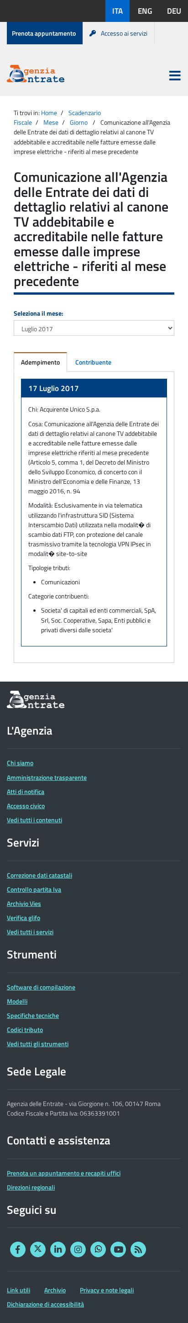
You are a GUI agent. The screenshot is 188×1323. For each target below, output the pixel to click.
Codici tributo (25, 1029)
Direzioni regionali (31, 1187)
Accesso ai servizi (124, 33)
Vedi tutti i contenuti (34, 820)
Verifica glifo (23, 917)
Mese (50, 122)
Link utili (18, 1290)
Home (49, 112)
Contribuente (93, 362)
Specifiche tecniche (33, 1015)
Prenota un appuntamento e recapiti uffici (63, 1173)
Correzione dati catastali (39, 875)
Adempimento (40, 362)
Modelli (17, 1001)
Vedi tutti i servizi (30, 932)
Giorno (79, 122)
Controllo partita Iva (34, 889)
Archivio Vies (24, 903)
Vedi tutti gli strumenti (37, 1043)
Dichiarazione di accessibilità (45, 1304)
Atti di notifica (25, 791)
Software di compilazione (41, 987)
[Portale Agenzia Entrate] (35, 75)
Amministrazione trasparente (47, 777)
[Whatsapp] (98, 1249)
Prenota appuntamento (44, 33)
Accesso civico (26, 805)
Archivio (55, 1290)
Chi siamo (20, 762)
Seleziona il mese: (38, 313)
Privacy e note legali (107, 1290)
